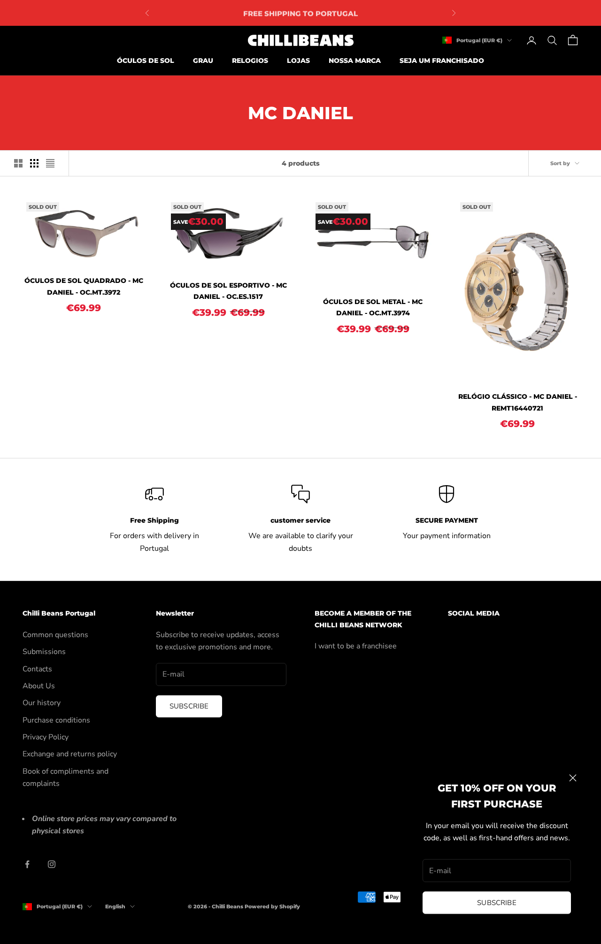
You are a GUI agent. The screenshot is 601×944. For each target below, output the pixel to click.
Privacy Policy (46, 737)
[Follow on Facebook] (27, 864)
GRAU (203, 60)
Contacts (37, 669)
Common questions (55, 635)
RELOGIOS (250, 60)
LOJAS (298, 60)
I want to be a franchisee (356, 646)
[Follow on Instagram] (51, 864)
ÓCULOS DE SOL (145, 60)
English (115, 906)
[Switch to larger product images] (18, 163)
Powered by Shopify (272, 906)
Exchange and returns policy (70, 754)
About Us (39, 686)
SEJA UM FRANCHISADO (442, 60)
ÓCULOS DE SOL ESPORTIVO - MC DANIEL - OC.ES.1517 (228, 291)
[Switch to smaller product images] (34, 163)
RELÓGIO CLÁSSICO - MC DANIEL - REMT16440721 (517, 402)
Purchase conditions (56, 720)
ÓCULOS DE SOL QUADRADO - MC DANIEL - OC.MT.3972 (83, 286)
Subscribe (496, 902)
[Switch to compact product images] (50, 163)
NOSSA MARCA (355, 60)
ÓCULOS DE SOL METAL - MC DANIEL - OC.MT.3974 (373, 307)
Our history (42, 703)
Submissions (44, 652)
